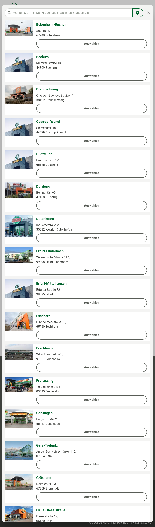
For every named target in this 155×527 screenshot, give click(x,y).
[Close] (148, 12)
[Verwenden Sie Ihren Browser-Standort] (137, 12)
